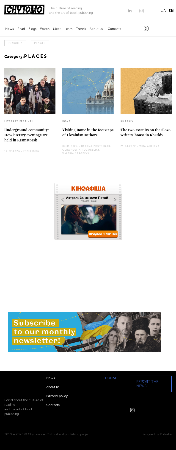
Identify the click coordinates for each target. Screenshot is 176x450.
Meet (57, 29)
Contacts (114, 29)
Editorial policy (57, 396)
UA (163, 10)
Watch (45, 29)
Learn (68, 29)
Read (21, 29)
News (9, 29)
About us (96, 29)
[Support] (146, 29)
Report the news (147, 384)
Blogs (32, 29)
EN (171, 10)
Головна (15, 43)
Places (40, 43)
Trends (81, 29)
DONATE (111, 378)
